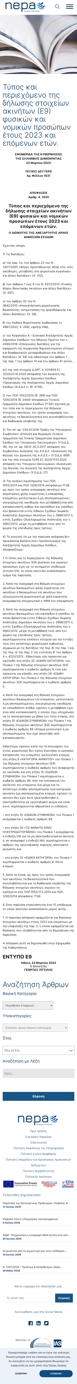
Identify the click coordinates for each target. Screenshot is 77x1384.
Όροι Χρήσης (38, 1131)
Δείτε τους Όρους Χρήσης (51, 1365)
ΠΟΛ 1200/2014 (33, 485)
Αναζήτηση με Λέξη (21, 1061)
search (57, 6)
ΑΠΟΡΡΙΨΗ (21, 1373)
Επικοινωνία (38, 1142)
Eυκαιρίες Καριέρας (38, 1136)
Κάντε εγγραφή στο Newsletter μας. (38, 1286)
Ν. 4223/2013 (50, 284)
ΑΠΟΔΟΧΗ (56, 1373)
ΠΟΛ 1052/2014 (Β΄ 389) (28, 395)
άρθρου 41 (55, 361)
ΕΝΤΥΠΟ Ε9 (17, 957)
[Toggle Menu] (69, 6)
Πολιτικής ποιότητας (38, 1176)
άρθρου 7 (60, 357)
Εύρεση (38, 1096)
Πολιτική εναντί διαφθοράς (38, 1154)
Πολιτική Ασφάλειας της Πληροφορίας (38, 1148)
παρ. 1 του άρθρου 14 (23, 361)
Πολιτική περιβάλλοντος (38, 1171)
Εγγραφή (64, 1297)
